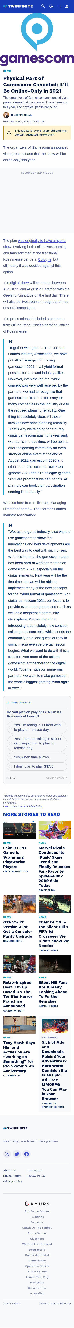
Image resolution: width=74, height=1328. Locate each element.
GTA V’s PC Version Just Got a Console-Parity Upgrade (18, 929)
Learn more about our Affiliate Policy (22, 806)
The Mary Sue (37, 1271)
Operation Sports (37, 1266)
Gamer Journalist (37, 1255)
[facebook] (26, 1154)
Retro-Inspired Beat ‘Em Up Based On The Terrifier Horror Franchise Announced (17, 994)
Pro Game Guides (37, 1211)
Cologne (44, 259)
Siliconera (37, 1238)
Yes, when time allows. (32, 757)
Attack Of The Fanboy (37, 1227)
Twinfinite (37, 1216)
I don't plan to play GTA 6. (34, 766)
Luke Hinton (11, 1075)
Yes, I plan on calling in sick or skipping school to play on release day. (37, 743)
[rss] (7, 1154)
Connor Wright (13, 1010)
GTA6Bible (37, 1293)
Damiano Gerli (12, 941)
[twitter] (17, 1154)
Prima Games (37, 1233)
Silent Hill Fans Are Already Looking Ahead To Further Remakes (53, 991)
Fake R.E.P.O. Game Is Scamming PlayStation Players (15, 857)
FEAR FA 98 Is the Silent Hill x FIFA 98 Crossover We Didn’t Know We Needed (54, 934)
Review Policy (36, 1175)
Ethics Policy (12, 1175)
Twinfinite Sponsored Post (53, 1105)
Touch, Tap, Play (37, 1277)
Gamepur (37, 1222)
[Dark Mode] (51, 6)
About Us (9, 1170)
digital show (19, 283)
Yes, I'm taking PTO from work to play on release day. (38, 727)
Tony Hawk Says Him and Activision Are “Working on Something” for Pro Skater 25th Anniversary (19, 1056)
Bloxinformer (37, 1287)
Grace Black (47, 890)
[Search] (43, 6)
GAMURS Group (62, 1303)
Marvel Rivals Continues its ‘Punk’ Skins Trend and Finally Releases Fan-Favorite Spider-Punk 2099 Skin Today (54, 866)
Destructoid (37, 1249)
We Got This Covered (37, 1244)
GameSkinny (37, 1260)
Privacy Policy (12, 1181)
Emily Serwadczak (15, 871)
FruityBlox (37, 1282)
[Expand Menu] (59, 6)
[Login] (67, 6)
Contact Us (34, 1170)
